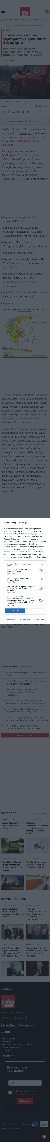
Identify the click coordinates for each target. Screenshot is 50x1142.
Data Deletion (11, 619)
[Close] (45, 523)
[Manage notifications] (44, 1137)
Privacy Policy (38, 619)
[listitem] (25, 564)
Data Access (25, 619)
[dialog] (25, 571)
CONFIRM (15, 611)
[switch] (41, 570)
